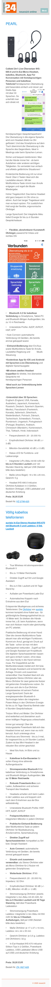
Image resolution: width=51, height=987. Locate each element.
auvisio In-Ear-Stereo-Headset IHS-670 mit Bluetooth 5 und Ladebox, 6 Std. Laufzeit (25, 525)
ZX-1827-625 (22, 967)
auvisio (39, 609)
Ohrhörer (27, 609)
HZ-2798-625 (22, 501)
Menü (44, 10)
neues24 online (28, 11)
